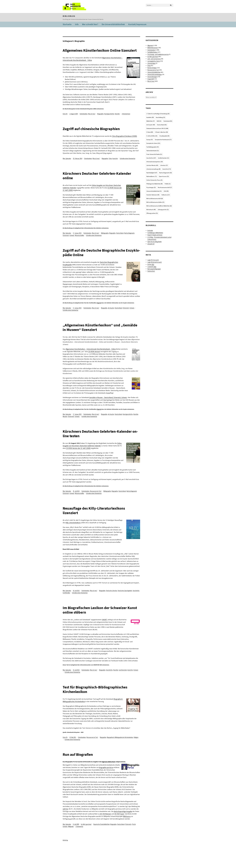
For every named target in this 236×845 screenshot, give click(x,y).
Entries (150, 264)
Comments (151, 267)
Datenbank (167, 121)
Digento (99, 303)
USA (166, 191)
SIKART (104, 620)
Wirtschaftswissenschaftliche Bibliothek (159, 206)
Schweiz (72, 235)
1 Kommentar (79, 826)
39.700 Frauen (119, 814)
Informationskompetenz (154, 162)
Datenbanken (83, 114)
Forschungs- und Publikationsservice (158, 54)
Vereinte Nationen (152, 195)
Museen (65, 416)
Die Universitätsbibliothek (113, 24)
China (110, 158)
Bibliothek (150, 121)
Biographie (100, 114)
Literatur (164, 165)
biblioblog (69, 16)
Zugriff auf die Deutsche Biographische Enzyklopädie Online (101, 252)
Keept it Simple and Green (154, 235)
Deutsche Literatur (111, 591)
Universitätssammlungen (154, 74)
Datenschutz (151, 271)
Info (77, 24)
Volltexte (165, 195)
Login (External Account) (154, 262)
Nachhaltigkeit (151, 173)
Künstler (117, 114)
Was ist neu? (91, 114)
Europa (149, 140)
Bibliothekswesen (152, 48)
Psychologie (151, 187)
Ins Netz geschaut (86, 824)
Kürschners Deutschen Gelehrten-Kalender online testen (100, 433)
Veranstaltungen (152, 77)
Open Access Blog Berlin (154, 242)
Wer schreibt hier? (90, 24)
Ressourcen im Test (95, 491)
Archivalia (150, 230)
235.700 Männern (105, 814)
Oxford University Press (154, 180)
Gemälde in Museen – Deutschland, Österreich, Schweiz (108, 397)
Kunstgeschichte (109, 114)
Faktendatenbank (152, 151)
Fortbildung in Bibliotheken (155, 233)
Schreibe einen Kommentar (127, 158)
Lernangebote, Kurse (153, 61)
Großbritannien (163, 158)
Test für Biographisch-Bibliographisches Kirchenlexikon (95, 689)
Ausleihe (150, 117)
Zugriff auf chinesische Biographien (91, 128)
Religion (136, 737)
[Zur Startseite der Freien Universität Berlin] (78, 6)
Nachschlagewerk (129, 233)
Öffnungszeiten (152, 213)
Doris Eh (65, 114)
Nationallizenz (151, 176)
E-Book (149, 132)
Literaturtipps (151, 63)
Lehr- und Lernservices (154, 59)
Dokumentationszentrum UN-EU (157, 128)
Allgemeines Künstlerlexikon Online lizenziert (100, 50)
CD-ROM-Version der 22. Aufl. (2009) (78, 448)
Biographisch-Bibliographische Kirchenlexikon (120, 737)
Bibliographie (105, 233)
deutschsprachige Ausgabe (123, 811)
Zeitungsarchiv (163, 210)
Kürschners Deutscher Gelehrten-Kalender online (97, 175)
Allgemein (150, 45)
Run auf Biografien (78, 754)
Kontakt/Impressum (137, 24)
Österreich (66, 235)
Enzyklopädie (164, 136)
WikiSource (127, 816)
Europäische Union (153, 143)
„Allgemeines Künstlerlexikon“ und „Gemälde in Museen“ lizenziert (100, 327)
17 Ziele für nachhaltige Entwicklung (158, 114)
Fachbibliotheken (152, 52)
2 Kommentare (126, 114)
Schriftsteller (66, 593)
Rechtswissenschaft (165, 187)
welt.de (65, 809)
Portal (134, 824)
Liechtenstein (123, 670)
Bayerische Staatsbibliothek (101, 824)
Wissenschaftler (79, 235)
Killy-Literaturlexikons (73, 523)
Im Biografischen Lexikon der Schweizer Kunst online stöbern (100, 610)
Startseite (67, 24)
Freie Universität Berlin (154, 154)
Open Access (164, 176)
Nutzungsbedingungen (154, 269)
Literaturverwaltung (153, 169)
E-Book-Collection (161, 132)
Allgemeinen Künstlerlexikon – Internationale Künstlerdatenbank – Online (91, 349)
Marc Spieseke (67, 158)
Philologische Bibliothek (154, 184)
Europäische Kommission (163, 140)
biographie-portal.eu (106, 767)
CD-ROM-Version (94, 351)
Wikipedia (71, 826)
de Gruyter (111, 308)
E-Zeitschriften (151, 136)
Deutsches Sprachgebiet (125, 591)
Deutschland (120, 233)
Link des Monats (152, 165)
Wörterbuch (151, 210)
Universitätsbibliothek (153, 72)
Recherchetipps (152, 68)
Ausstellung (160, 117)
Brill (159, 121)
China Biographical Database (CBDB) (124, 136)
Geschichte (136, 591)
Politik (168, 184)
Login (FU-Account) (153, 260)
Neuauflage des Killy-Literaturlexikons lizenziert (94, 510)
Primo (149, 65)
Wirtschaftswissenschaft (154, 198)
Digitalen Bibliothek (108, 762)
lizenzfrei (115, 158)
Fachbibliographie (152, 147)
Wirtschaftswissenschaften (155, 202)
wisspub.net (151, 244)
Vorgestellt (150, 79)
